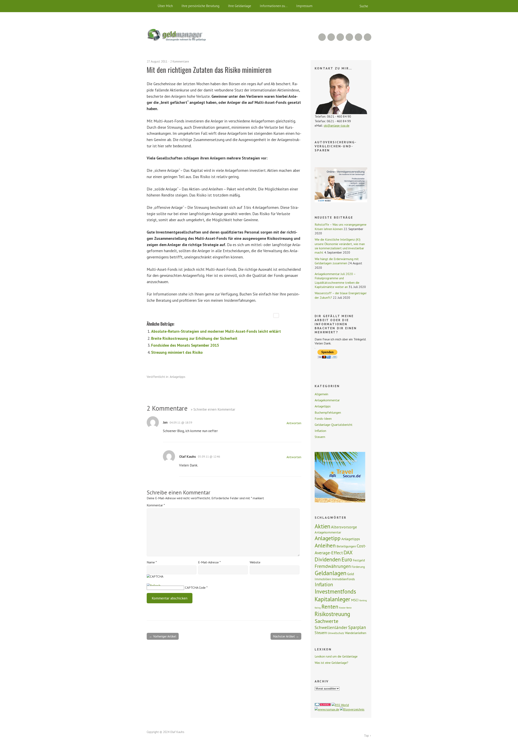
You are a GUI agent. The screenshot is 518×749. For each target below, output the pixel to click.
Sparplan (357, 627)
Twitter (367, 37)
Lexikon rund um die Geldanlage (336, 656)
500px (349, 37)
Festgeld (359, 560)
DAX (348, 552)
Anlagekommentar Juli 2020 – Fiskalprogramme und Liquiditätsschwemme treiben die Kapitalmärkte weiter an (337, 280)
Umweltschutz (336, 633)
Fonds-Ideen (323, 418)
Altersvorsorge (344, 526)
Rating (318, 607)
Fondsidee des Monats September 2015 (185, 345)
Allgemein (321, 394)
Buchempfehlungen (328, 412)
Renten (330, 606)
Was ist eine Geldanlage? (331, 663)
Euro (347, 559)
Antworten (294, 423)
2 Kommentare (179, 61)
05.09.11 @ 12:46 (209, 456)
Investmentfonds (335, 591)
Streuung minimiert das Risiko (177, 352)
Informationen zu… (274, 6)
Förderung (358, 567)
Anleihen (325, 545)
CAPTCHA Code (195, 587)
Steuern (320, 437)
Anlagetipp (328, 538)
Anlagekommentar (327, 400)
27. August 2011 (157, 61)
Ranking (363, 600)
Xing (331, 37)
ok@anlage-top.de (336, 125)
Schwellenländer (331, 627)
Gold (350, 574)
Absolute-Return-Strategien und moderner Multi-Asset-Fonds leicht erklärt (216, 331)
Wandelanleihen (355, 633)
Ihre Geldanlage (239, 6)
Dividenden (328, 559)
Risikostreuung (332, 614)
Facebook (358, 37)
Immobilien (323, 579)
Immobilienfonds (343, 579)
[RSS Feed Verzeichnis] (340, 705)
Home (151, 6)
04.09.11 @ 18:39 (181, 422)
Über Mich (165, 6)
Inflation (320, 431)
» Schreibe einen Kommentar (213, 409)
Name (152, 562)
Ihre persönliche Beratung (200, 6)
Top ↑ (367, 735)
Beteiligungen (346, 546)
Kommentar (156, 505)
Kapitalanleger (332, 599)
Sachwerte (326, 621)
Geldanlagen (330, 573)
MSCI (355, 600)
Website (255, 562)
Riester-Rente (345, 607)
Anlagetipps (177, 377)
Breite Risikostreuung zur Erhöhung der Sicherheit (194, 338)
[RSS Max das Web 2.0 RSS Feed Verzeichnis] (327, 709)
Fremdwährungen (333, 566)
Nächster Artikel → (286, 636)
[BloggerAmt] (352, 709)
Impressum (304, 6)
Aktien (322, 526)
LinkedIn (340, 37)
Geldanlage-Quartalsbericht (333, 425)
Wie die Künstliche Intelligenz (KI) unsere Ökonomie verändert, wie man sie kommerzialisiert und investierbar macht (340, 245)
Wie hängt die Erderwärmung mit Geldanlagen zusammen (337, 261)
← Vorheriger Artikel (162, 636)
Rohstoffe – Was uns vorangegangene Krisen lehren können (340, 226)
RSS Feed (322, 37)
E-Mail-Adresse (209, 562)
